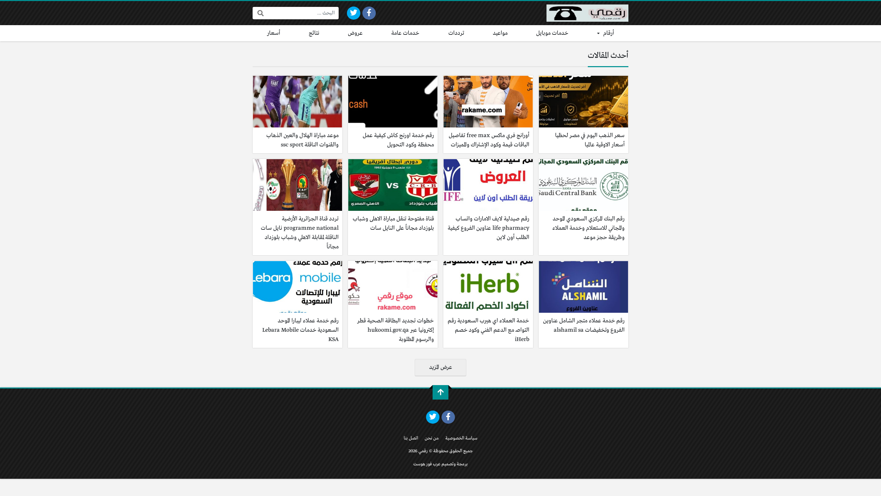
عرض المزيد (440, 367)
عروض (355, 33)
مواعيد (500, 33)
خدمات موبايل (552, 33)
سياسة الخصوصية (461, 438)
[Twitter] (353, 13)
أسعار (273, 33)
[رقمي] (587, 13)
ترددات (456, 33)
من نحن (432, 438)
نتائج (314, 33)
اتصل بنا (411, 438)
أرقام (608, 33)
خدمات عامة (405, 33)
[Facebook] (369, 13)
